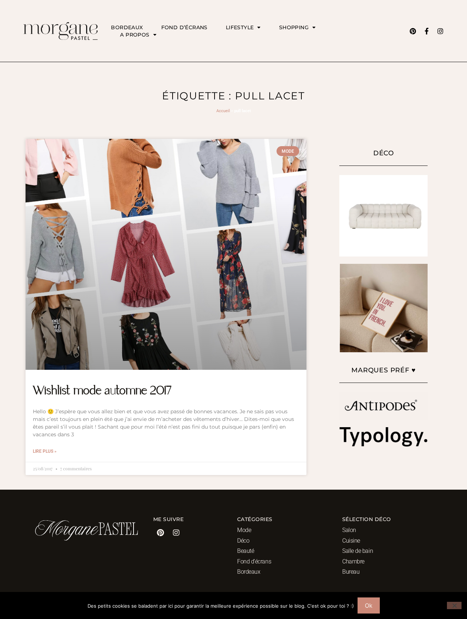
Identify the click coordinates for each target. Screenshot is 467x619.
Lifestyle (240, 27)
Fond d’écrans (184, 27)
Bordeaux (127, 27)
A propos (134, 34)
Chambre (353, 561)
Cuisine (351, 540)
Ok (369, 605)
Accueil (223, 111)
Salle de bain (357, 550)
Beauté (245, 550)
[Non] (454, 605)
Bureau (350, 571)
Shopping (294, 27)
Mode (244, 530)
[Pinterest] (412, 31)
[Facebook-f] (426, 31)
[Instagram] (440, 31)
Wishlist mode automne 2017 (102, 391)
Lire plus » (45, 451)
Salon (349, 530)
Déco (243, 540)
